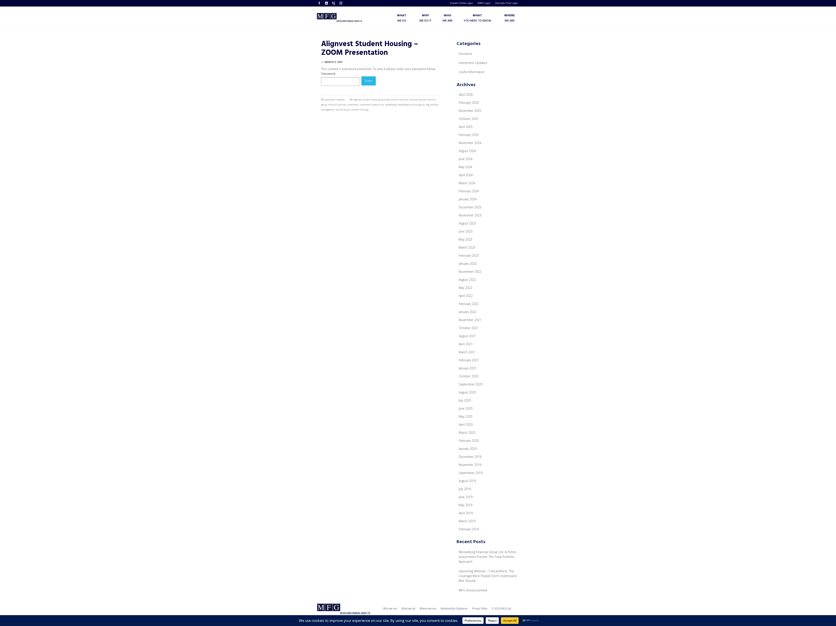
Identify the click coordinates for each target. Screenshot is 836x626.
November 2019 (470, 465)
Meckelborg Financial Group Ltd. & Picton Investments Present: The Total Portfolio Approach (487, 557)
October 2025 (468, 119)
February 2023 (469, 255)
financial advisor (417, 99)
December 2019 (470, 457)
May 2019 (465, 505)
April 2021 (466, 344)
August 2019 (467, 481)
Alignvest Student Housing (366, 99)
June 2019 (465, 497)
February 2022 (469, 304)
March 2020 (467, 432)
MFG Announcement (473, 590)
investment (353, 104)
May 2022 (465, 288)
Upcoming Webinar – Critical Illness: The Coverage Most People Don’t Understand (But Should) (487, 576)
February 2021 (469, 360)
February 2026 (469, 102)
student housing (359, 109)
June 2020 (465, 408)
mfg (427, 104)
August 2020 (467, 392)
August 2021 (467, 336)
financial (403, 99)
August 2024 (467, 151)
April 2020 (466, 424)
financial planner (337, 104)
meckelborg (390, 104)
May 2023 (465, 239)
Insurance (465, 54)
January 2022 (468, 312)
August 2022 (467, 280)
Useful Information (472, 72)
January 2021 (468, 368)
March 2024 (467, 183)
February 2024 (469, 191)
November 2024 (470, 143)
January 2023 (468, 263)
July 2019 (465, 489)
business (385, 99)
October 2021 (468, 328)
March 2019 (467, 521)
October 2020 (468, 376)
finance (394, 99)
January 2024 (468, 199)
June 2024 (465, 159)
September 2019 (470, 473)
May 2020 (465, 416)
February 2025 (469, 135)
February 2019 (469, 529)
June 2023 (465, 231)
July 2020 (465, 400)
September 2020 (470, 384)
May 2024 (465, 167)
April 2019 (466, 513)
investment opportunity (372, 104)
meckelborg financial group (411, 104)
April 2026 (466, 94)
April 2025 (466, 127)
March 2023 (467, 247)
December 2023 (470, 207)
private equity (343, 109)
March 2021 (467, 352)
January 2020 (468, 449)
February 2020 (469, 441)
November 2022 (470, 271)
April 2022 (466, 296)
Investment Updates (334, 99)
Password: (328, 74)
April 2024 (466, 175)
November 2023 (470, 215)
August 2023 (467, 223)
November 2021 (470, 320)
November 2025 (470, 111)
